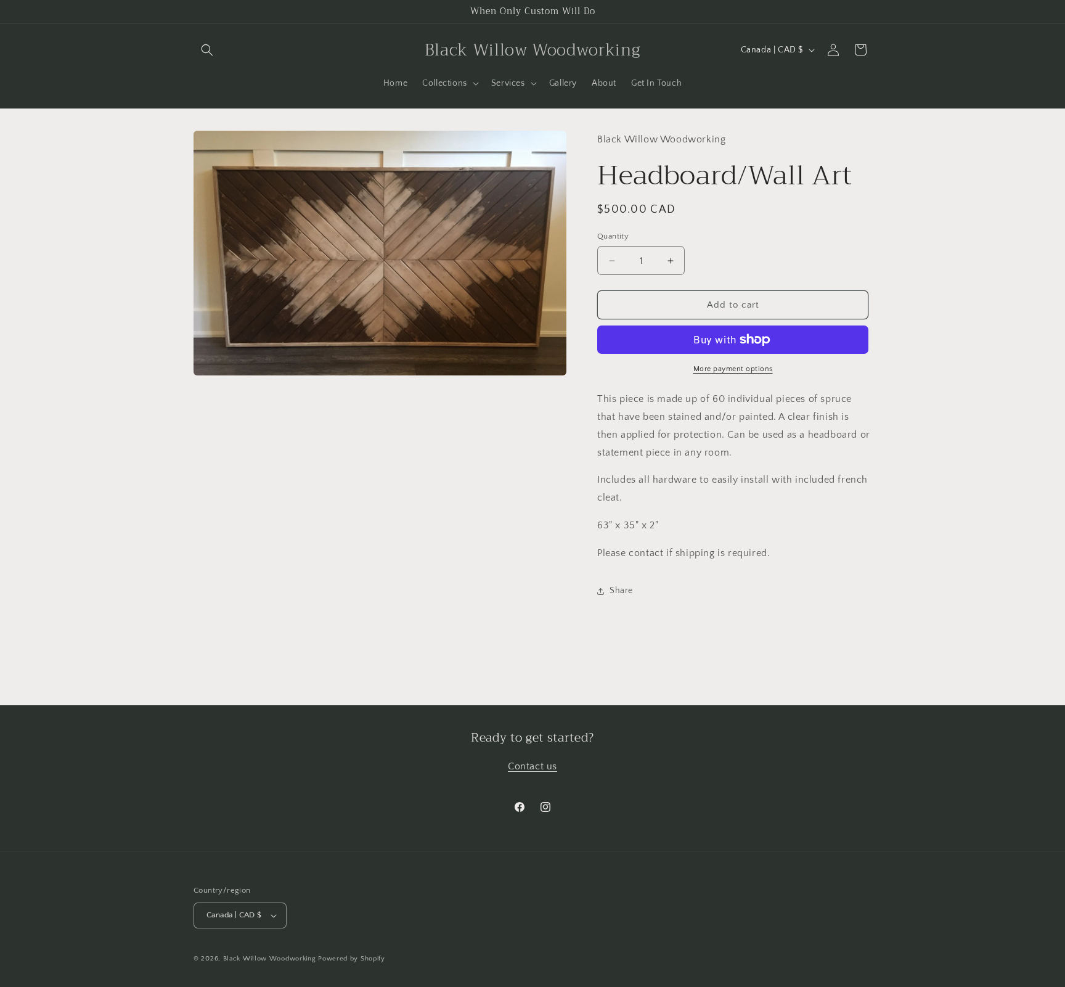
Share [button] (621, 591)
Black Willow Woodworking (269, 958)
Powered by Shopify (351, 958)
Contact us (532, 766)
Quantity (613, 236)
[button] (207, 49)
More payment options (733, 369)
